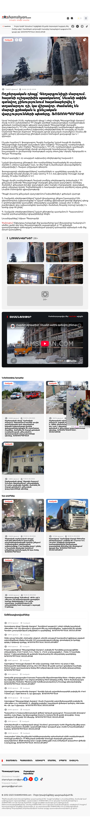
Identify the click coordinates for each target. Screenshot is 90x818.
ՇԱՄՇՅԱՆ (11, 760)
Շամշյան (8, 40)
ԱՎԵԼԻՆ (74, 760)
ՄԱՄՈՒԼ (52, 760)
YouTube (72, 316)
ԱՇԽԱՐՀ (40, 760)
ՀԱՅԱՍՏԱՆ (26, 760)
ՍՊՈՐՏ (63, 760)
